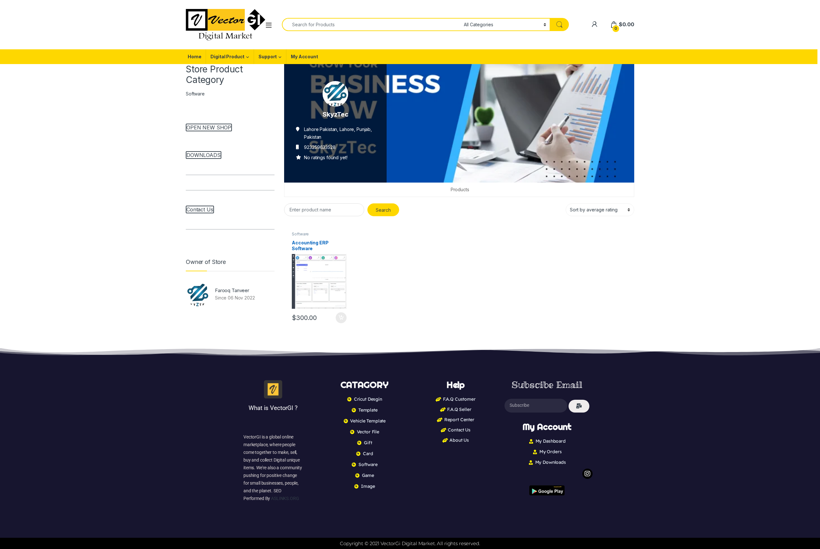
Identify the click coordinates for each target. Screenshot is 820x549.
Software (300, 234)
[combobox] (371, 24)
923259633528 (319, 147)
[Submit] (579, 406)
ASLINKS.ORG (285, 498)
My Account (304, 56)
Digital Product (227, 56)
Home (194, 56)
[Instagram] (587, 474)
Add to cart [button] (341, 317)
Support (267, 56)
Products (460, 189)
